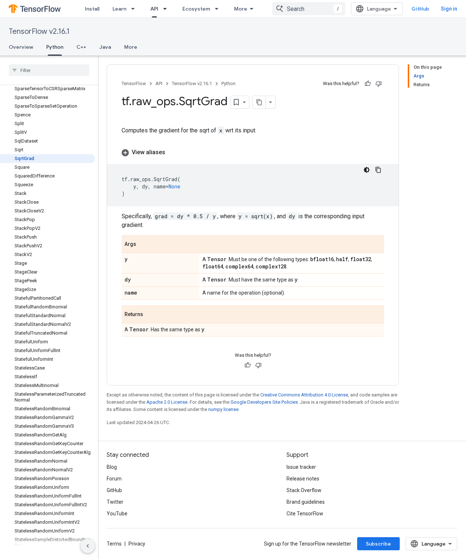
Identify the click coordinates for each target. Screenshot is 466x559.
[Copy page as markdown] (259, 102)
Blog (112, 467)
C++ (81, 47)
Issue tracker (301, 467)
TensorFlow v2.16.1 (39, 31)
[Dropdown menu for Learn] (135, 8)
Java (105, 47)
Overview (21, 47)
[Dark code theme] (366, 170)
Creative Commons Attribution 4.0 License (304, 395)
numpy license (223, 409)
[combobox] (308, 8)
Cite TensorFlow (305, 513)
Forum (114, 479)
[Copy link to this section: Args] (143, 244)
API (154, 8)
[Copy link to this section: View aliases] (172, 152)
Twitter (115, 502)
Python (54, 47)
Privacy (137, 544)
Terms (114, 544)
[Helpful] (367, 83)
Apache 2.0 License (166, 402)
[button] (253, 152)
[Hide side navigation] (87, 546)
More (240, 8)
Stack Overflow (304, 490)
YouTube (117, 513)
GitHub (420, 8)
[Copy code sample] (378, 170)
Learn (119, 8)
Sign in (449, 9)
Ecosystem (196, 8)
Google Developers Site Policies (264, 402)
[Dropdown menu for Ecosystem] (219, 8)
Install (92, 8)
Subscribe (378, 543)
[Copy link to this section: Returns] (150, 315)
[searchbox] (49, 70)
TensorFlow (134, 83)
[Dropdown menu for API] (167, 8)
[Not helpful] (378, 83)
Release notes (303, 479)
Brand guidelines (306, 502)
